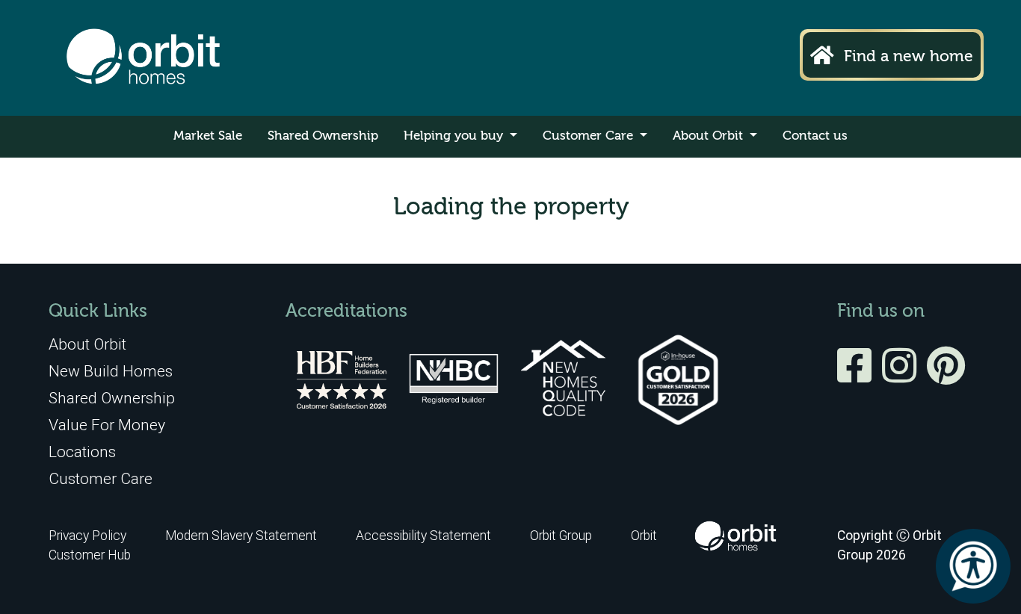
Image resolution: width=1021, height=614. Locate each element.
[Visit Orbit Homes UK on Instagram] (903, 375)
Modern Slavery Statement (242, 535)
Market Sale (207, 136)
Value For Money (107, 424)
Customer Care (590, 136)
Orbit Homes (143, 58)
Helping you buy (455, 136)
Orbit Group (561, 535)
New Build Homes (111, 371)
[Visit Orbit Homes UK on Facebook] (858, 375)
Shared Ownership (323, 136)
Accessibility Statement (423, 535)
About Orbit (710, 136)
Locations (82, 451)
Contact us (815, 136)
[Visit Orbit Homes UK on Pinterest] (946, 375)
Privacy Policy (87, 535)
